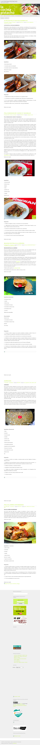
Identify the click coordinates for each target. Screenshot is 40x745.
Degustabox (18, 261)
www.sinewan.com (7, 155)
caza (24, 382)
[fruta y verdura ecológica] (16, 696)
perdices (33, 382)
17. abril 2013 (6, 382)
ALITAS (28, 22)
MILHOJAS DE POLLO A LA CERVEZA (14, 243)
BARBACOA (31, 22)
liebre (30, 382)
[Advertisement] (19, 675)
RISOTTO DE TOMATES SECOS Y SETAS (20, 662)
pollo (8, 23)
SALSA (10, 23)
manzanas (32, 506)
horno (30, 506)
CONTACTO (7, 18)
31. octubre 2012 (6, 506)
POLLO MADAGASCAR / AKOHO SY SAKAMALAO (17, 113)
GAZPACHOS (7, 381)
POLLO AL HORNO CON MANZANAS (14, 504)
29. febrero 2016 (6, 114)
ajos (25, 506)
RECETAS (21, 22)
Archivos (14, 667)
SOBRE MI (2, 18)
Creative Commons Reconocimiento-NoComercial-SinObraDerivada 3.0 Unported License (19, 705)
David (21, 703)
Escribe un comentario (12, 22)
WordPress (15, 743)
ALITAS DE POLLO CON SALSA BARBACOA (16, 20)
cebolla (28, 506)
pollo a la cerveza (13, 245)
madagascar (29, 114)
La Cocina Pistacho (9, 1)
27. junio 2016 (6, 22)
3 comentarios (11, 382)
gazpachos (27, 382)
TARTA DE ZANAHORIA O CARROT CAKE (20, 655)
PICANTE (5, 23)
